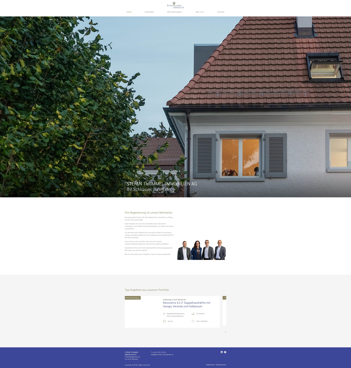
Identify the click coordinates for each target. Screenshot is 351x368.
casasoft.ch (129, 363)
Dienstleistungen (174, 12)
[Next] (225, 330)
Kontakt (221, 12)
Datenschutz (221, 363)
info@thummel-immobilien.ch (162, 353)
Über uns (199, 12)
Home (129, 12)
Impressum (210, 363)
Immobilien (149, 12)
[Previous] (221, 330)
